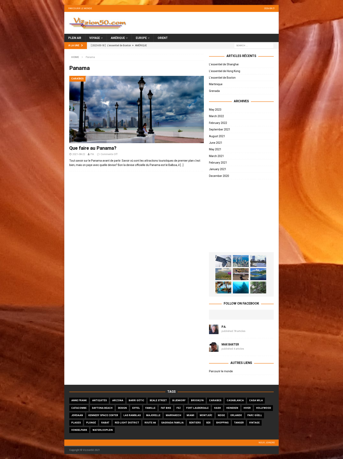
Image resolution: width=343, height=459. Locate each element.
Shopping (222, 422)
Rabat (105, 422)
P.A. (92, 154)
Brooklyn (197, 400)
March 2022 (216, 116)
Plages (76, 422)
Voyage (94, 38)
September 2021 (219, 129)
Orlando (236, 415)
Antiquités (99, 400)
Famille (150, 408)
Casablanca (235, 400)
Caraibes (215, 400)
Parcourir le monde (80, 8)
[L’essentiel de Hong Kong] (241, 261)
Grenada (214, 91)
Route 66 (150, 422)
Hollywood (263, 408)
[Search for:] (254, 45)
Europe (141, 38)
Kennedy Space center (103, 415)
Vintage (254, 422)
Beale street (158, 400)
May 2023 (215, 109)
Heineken (232, 408)
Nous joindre (267, 442)
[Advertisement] (241, 216)
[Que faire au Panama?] (136, 109)
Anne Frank (79, 400)
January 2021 (217, 169)
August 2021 (217, 136)
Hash (217, 408)
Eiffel (136, 408)
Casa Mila (256, 400)
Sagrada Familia (172, 422)
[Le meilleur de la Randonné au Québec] (258, 287)
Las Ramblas (132, 415)
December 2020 (219, 175)
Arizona (117, 400)
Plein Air (74, 38)
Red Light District (127, 422)
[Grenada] (241, 274)
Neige (221, 415)
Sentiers (195, 422)
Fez (178, 408)
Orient (163, 38)
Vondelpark (79, 430)
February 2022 (218, 122)
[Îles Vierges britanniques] (223, 287)
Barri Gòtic (136, 400)
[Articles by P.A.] (214, 332)
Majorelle (153, 415)
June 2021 (215, 142)
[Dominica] (258, 274)
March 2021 (216, 156)
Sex (208, 422)
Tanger (239, 422)
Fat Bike (166, 408)
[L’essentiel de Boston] (258, 261)
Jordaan (77, 415)
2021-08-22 (78, 154)
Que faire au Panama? (92, 148)
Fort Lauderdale (197, 408)
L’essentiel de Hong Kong (224, 71)
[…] (181, 165)
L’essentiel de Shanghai (224, 64)
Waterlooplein (102, 430)
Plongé (91, 422)
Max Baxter (230, 344)
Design (122, 408)
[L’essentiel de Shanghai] (223, 261)
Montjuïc (206, 415)
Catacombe (79, 408)
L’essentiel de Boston (222, 77)
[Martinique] (223, 274)
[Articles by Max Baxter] (214, 349)
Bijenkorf (179, 400)
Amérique (118, 38)
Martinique (216, 84)
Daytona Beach (102, 408)
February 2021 (218, 162)
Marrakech (173, 415)
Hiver (247, 408)
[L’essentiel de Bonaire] (241, 287)
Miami (190, 415)
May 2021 (215, 149)
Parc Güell (254, 415)
